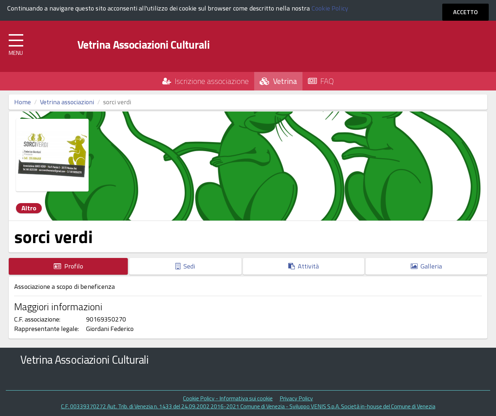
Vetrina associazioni (67, 102)
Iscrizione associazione (210, 81)
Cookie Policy (330, 8)
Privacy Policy (296, 398)
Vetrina (283, 81)
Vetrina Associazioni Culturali (143, 44)
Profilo (72, 266)
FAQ (325, 81)
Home (22, 102)
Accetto (465, 12)
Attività (307, 266)
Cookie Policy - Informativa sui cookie (228, 398)
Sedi (187, 266)
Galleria (430, 266)
